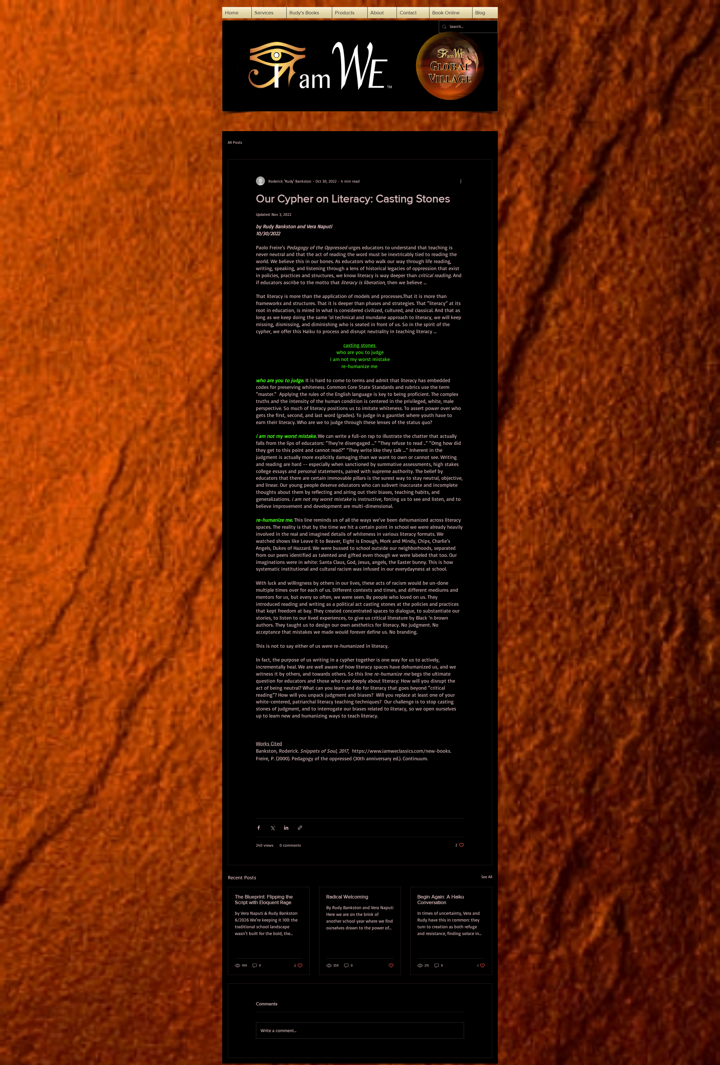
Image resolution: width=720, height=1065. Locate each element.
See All (486, 876)
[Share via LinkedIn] (286, 827)
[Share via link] (300, 827)
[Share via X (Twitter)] (272, 827)
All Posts (235, 142)
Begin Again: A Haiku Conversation (440, 899)
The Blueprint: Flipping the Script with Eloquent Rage (264, 899)
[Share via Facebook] (258, 827)
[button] (382, 12)
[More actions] (460, 181)
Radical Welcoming (347, 897)
